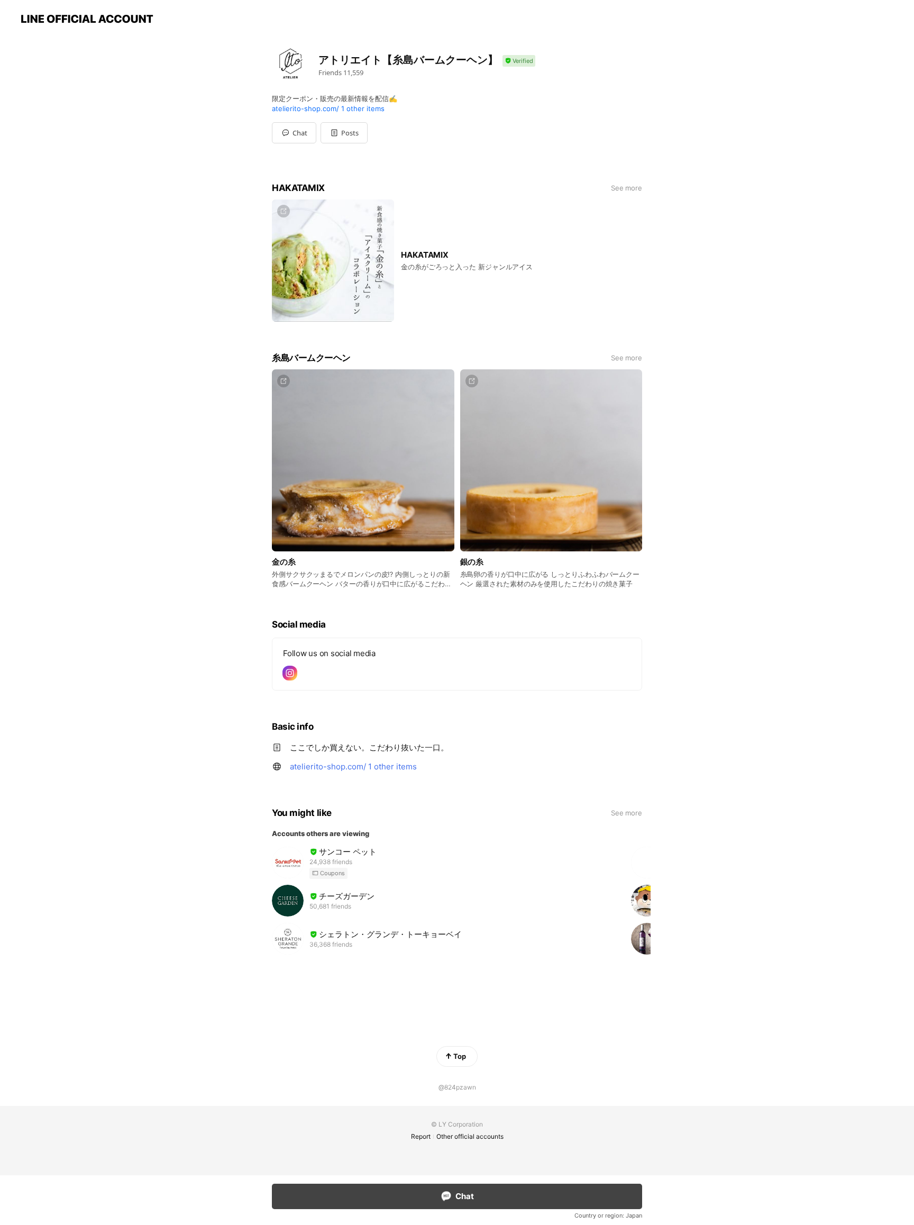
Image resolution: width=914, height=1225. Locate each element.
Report (421, 1136)
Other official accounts (470, 1136)
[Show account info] (518, 61)
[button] (344, 132)
